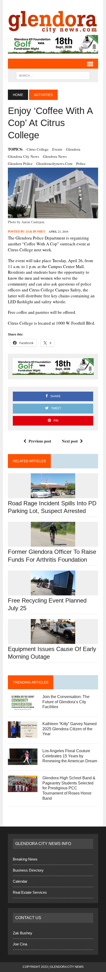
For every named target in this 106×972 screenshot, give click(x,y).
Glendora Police (20, 163)
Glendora (73, 149)
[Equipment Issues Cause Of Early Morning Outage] (53, 640)
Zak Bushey (35, 231)
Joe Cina (20, 944)
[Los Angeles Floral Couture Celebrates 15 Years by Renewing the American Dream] (22, 761)
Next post (70, 441)
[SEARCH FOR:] (53, 75)
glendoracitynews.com (54, 163)
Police (81, 163)
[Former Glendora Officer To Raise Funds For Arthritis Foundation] (53, 543)
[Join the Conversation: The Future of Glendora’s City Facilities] (22, 707)
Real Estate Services (30, 892)
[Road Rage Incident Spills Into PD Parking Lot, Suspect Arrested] (53, 494)
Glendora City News (23, 156)
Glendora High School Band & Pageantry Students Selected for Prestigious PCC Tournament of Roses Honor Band (68, 788)
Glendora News (55, 156)
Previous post (40, 441)
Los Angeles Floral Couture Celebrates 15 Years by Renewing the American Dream (69, 756)
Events (57, 149)
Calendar (20, 881)
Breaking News (25, 859)
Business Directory (28, 870)
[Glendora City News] (53, 20)
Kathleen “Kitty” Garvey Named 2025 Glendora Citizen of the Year (69, 729)
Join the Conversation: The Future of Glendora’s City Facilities (65, 702)
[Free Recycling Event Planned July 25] (53, 592)
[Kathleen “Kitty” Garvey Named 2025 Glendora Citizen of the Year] (22, 734)
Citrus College (38, 149)
